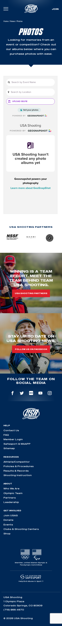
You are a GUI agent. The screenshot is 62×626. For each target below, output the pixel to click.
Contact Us (11, 430)
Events (8, 524)
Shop (7, 533)
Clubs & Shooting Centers (21, 529)
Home (5, 21)
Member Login (13, 439)
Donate (8, 520)
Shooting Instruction (17, 475)
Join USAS (10, 515)
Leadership (11, 502)
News (12, 21)
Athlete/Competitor (16, 461)
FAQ (6, 434)
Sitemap (9, 448)
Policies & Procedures (18, 466)
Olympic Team (12, 493)
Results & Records (16, 470)
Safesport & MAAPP (16, 443)
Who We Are (11, 488)
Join (55, 9)
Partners (9, 497)
